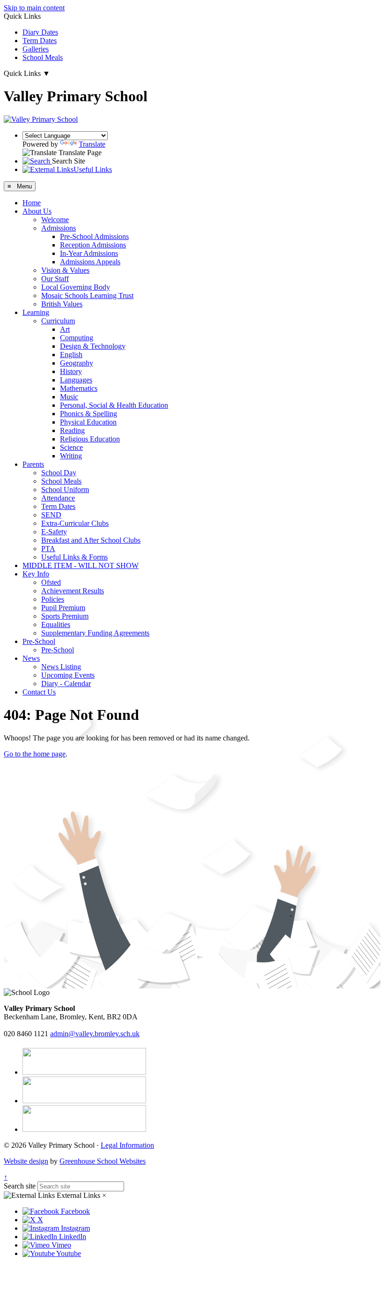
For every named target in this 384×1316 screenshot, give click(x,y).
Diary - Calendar (66, 684)
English (71, 355)
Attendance (58, 498)
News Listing (61, 667)
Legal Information (127, 1145)
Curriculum (58, 321)
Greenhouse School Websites (102, 1161)
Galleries (35, 49)
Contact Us (39, 692)
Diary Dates (40, 32)
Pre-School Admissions (94, 236)
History (71, 371)
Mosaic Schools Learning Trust (87, 295)
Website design (26, 1161)
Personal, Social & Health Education (114, 405)
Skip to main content (34, 8)
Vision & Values (65, 270)
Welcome (55, 220)
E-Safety (54, 532)
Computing (76, 338)
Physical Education (88, 422)
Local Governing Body (75, 287)
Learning (35, 312)
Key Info (35, 574)
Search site (20, 1186)
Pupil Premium (63, 608)
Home (31, 203)
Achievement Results (72, 591)
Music (69, 397)
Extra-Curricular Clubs (75, 523)
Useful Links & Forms (74, 557)
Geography (76, 363)
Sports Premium (65, 616)
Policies (52, 599)
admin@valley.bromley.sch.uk (95, 1034)
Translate (92, 144)
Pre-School (38, 641)
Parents (33, 464)
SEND (51, 515)
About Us (37, 211)
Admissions (58, 228)
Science (71, 447)
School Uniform (65, 490)
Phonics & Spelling (88, 414)
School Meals (42, 57)
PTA (48, 549)
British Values (61, 304)
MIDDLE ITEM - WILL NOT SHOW (80, 565)
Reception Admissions (93, 245)
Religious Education (90, 439)
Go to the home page (35, 754)
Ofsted (51, 582)
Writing (71, 456)
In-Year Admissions (89, 253)
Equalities (55, 624)
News (31, 658)
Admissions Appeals (90, 262)
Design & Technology (93, 346)
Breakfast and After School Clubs (90, 540)
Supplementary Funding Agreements (95, 633)
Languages (76, 380)
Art (65, 329)
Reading (72, 430)
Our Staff (55, 279)
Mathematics (78, 388)
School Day (58, 473)
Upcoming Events (68, 675)
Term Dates (39, 41)
